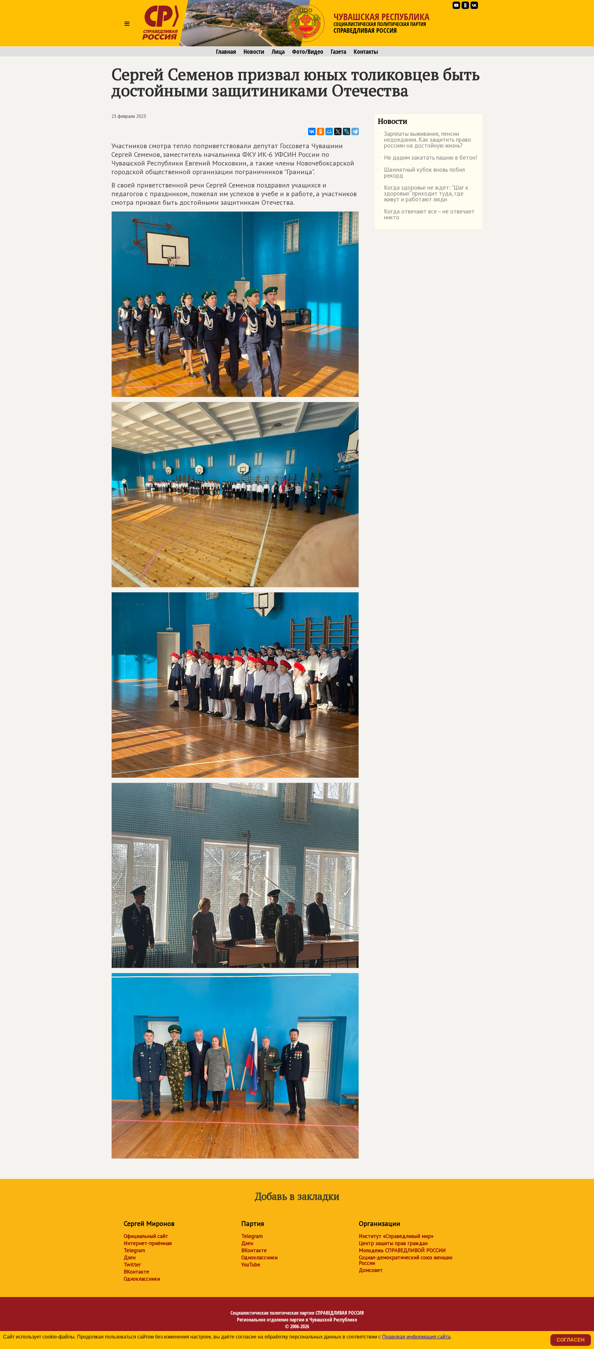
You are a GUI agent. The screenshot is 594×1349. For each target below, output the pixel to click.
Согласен (571, 1340)
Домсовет (371, 1270)
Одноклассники (142, 1279)
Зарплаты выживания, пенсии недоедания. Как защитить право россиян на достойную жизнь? (424, 140)
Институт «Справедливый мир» (396, 1236)
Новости (253, 51)
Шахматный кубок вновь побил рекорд (421, 173)
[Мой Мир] (329, 131)
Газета (338, 51)
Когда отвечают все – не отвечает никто (426, 214)
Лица (278, 51)
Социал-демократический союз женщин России (405, 1260)
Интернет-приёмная (148, 1243)
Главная (226, 51)
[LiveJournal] (346, 131)
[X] (338, 131)
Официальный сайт (146, 1236)
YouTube (250, 1264)
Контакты (366, 51)
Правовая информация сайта (416, 1336)
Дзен (130, 1257)
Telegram (134, 1250)
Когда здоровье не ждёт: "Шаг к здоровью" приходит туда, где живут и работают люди (423, 194)
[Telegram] (355, 131)
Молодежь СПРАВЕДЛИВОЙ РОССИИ (402, 1250)
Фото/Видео (307, 51)
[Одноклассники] (320, 131)
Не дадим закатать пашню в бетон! (427, 159)
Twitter (132, 1264)
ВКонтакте (136, 1271)
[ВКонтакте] (312, 131)
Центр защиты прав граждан (393, 1243)
